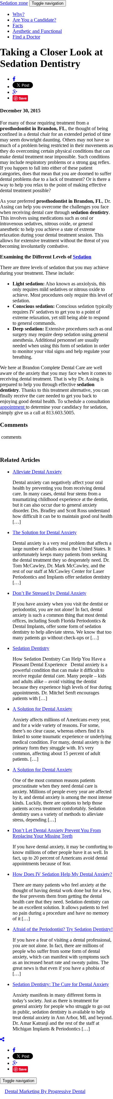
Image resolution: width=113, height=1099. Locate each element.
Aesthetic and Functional (37, 31)
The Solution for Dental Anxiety (45, 532)
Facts (18, 25)
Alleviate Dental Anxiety (37, 471)
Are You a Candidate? (34, 20)
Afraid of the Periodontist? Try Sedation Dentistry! (63, 929)
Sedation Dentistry (31, 648)
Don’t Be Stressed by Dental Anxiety (49, 593)
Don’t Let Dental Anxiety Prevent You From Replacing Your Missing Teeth (57, 833)
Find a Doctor (26, 36)
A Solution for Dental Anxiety (42, 709)
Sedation (14, 3)
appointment (13, 407)
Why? (18, 14)
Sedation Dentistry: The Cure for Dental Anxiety (61, 984)
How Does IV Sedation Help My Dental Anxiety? (62, 874)
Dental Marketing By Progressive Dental (45, 1091)
